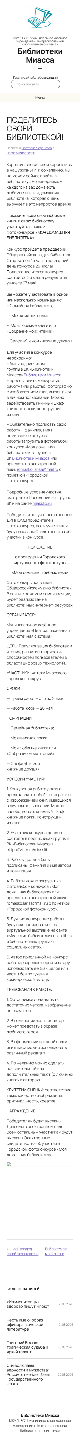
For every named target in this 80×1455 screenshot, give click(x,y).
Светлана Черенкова (37, 148)
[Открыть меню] (40, 67)
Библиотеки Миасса (40, 55)
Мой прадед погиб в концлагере (22, 1251)
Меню (40, 97)
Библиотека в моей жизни (56, 1251)
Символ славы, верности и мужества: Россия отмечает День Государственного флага (28, 1374)
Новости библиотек (21, 153)
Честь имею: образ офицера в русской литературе (25, 1324)
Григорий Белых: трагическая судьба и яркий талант (27, 1347)
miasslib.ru (42, 503)
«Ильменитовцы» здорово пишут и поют (28, 1304)
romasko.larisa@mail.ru (37, 469)
